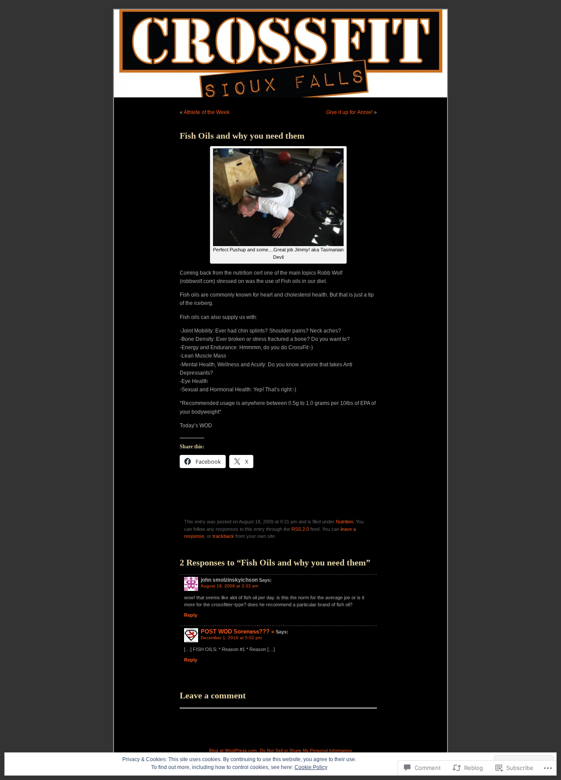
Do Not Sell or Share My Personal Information (306, 750)
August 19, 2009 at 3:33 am (229, 585)
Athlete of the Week (207, 112)
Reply (190, 615)
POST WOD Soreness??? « (237, 631)
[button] (278, 197)
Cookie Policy (311, 767)
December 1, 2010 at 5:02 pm (231, 637)
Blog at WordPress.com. (233, 750)
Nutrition (344, 521)
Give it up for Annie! (349, 112)
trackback (223, 536)
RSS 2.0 (300, 529)
